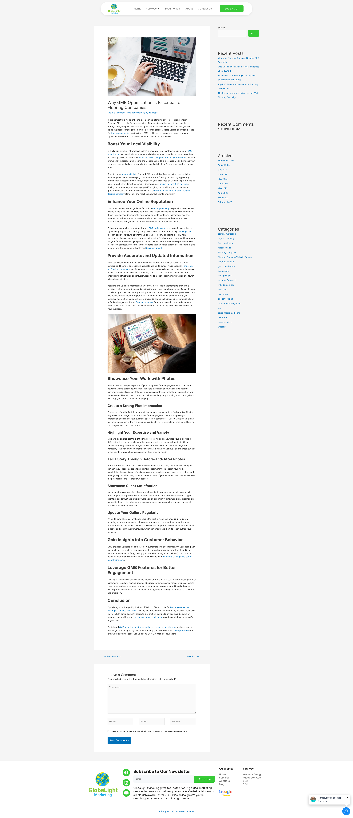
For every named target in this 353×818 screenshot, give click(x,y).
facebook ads (224, 247)
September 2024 (226, 160)
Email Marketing (225, 243)
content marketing (227, 234)
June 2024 (223, 174)
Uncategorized (225, 322)
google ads (223, 271)
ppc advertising (225, 298)
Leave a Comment (116, 112)
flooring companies (120, 133)
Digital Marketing (226, 238)
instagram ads (225, 275)
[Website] (183, 722)
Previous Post (112, 656)
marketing (223, 294)
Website (222, 326)
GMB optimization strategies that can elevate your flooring (147, 627)
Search (221, 27)
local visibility (128, 174)
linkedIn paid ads (226, 285)
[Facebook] (126, 772)
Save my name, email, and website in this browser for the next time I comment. (149, 731)
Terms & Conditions (184, 811)
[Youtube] (126, 793)
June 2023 (223, 183)
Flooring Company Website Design (235, 257)
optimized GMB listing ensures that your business (162, 157)
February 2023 (225, 202)
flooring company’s (161, 208)
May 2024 (223, 179)
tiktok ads (222, 317)
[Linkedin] (126, 782)
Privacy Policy (166, 811)
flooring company (144, 302)
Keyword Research (227, 280)
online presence (181, 630)
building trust (184, 231)
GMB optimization (157, 228)
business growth (154, 248)
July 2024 (223, 169)
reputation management (229, 303)
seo (219, 308)
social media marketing (229, 313)
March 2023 (224, 197)
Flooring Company (227, 252)
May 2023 (223, 188)
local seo (222, 289)
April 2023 (223, 193)
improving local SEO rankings (174, 184)
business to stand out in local (148, 617)
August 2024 (224, 165)
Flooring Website (226, 261)
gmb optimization (135, 112)
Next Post (192, 656)
